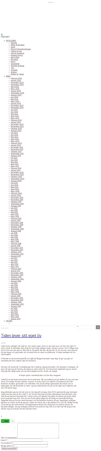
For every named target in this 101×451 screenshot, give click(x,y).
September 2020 (17, 179)
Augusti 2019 (16, 206)
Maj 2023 (14, 114)
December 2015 (17, 298)
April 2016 (15, 289)
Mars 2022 (15, 141)
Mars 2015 (15, 317)
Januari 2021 (15, 170)
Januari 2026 (16, 80)
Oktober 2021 (16, 151)
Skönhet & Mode (17, 66)
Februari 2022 (16, 143)
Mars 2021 (15, 166)
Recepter (14, 59)
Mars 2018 (15, 241)
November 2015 (17, 300)
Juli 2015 (14, 308)
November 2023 (17, 108)
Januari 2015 (15, 319)
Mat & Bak (15, 57)
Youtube (14, 70)
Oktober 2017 (16, 252)
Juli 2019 (14, 208)
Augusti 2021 (16, 156)
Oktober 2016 (16, 277)
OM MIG (9, 321)
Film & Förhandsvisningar (21, 49)
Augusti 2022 (16, 131)
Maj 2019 (14, 212)
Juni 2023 (14, 112)
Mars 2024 (15, 101)
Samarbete (15, 64)
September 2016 (17, 279)
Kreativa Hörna (17, 55)
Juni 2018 (14, 235)
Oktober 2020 (16, 177)
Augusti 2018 (16, 231)
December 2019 (17, 197)
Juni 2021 (14, 160)
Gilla (6, 421)
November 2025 (17, 85)
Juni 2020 (14, 185)
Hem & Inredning (17, 53)
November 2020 (17, 174)
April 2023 (15, 116)
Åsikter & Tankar (17, 74)
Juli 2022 (14, 133)
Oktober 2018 (16, 227)
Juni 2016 (14, 285)
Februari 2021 (16, 168)
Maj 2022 (14, 137)
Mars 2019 (15, 216)
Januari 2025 (16, 91)
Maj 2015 (14, 312)
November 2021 (17, 149)
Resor (13, 62)
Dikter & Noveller (18, 45)
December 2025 (17, 82)
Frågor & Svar (16, 51)
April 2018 (14, 239)
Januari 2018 (15, 246)
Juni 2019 (14, 210)
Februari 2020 (16, 193)
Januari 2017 (15, 271)
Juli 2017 (14, 258)
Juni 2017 (14, 260)
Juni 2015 (14, 310)
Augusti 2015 (16, 306)
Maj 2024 (14, 99)
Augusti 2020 (16, 181)
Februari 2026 (16, 78)
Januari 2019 (15, 220)
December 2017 (17, 248)
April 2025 (15, 87)
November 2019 (17, 200)
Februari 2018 (16, 243)
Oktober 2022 (16, 128)
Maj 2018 (14, 237)
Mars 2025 (15, 89)
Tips (12, 68)
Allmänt (14, 43)
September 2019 (17, 204)
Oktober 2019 (16, 202)
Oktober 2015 (16, 302)
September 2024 (17, 93)
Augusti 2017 (16, 256)
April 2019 (15, 214)
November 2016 (17, 275)
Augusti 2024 (16, 95)
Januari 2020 (16, 195)
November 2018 (17, 225)
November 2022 (17, 126)
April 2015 (15, 315)
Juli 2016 (14, 283)
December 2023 (17, 105)
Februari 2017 (16, 269)
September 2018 (17, 229)
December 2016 (17, 273)
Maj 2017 (14, 262)
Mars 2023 (15, 118)
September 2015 (17, 304)
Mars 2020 (15, 191)
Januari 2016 (15, 296)
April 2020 (15, 189)
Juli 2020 (14, 183)
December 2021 (17, 147)
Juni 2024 (14, 97)
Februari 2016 (16, 294)
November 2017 (17, 250)
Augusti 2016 (16, 281)
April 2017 (14, 264)
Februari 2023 (16, 120)
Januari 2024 (16, 103)
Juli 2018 (14, 233)
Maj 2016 (14, 287)
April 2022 (15, 139)
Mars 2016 (15, 292)
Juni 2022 (14, 135)
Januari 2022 (16, 145)
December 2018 (17, 223)
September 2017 (17, 254)
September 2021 (17, 154)
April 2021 (14, 164)
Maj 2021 (14, 162)
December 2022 (17, 124)
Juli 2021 (14, 158)
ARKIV (8, 76)
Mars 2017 (15, 266)
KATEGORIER (11, 41)
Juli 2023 (14, 110)
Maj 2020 (14, 187)
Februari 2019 (16, 218)
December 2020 (17, 172)
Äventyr (14, 72)
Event (13, 47)
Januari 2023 (16, 122)
